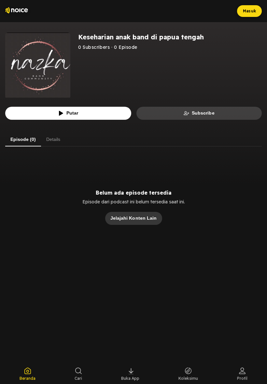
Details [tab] (53, 139)
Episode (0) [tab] (23, 139)
